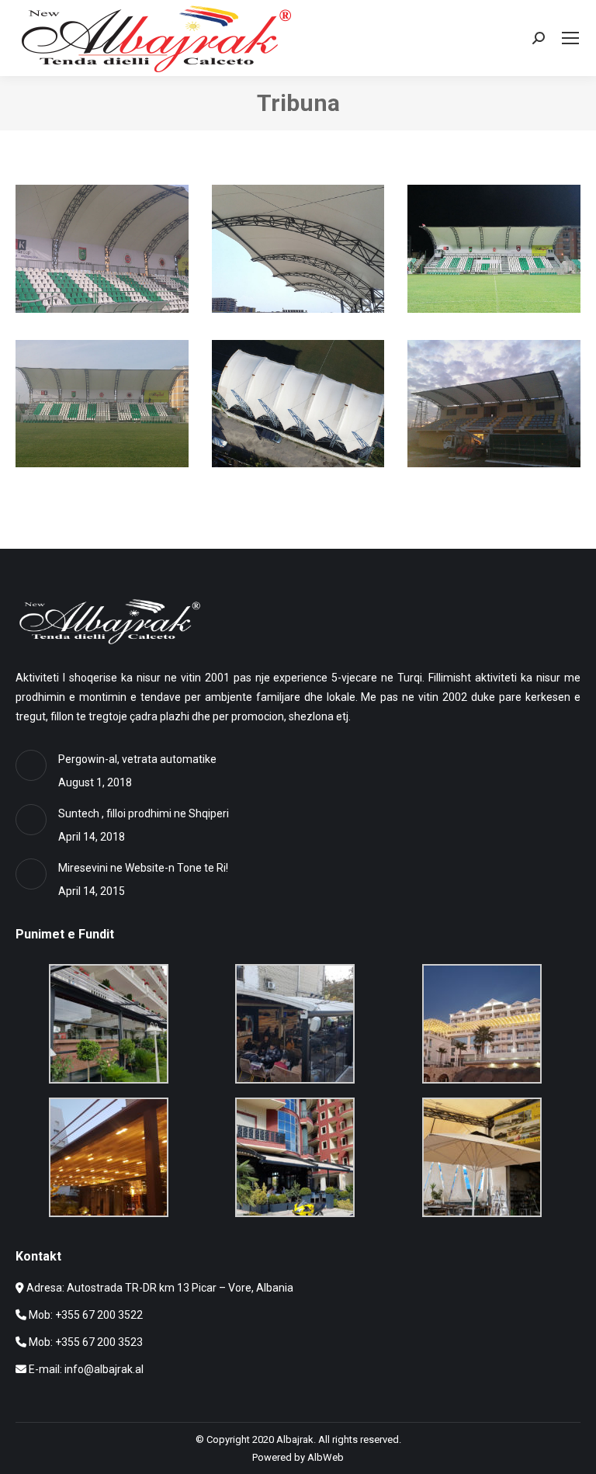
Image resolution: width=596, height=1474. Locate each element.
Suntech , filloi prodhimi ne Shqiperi (143, 813)
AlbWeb (325, 1457)
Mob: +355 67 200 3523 (86, 1342)
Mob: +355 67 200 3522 (86, 1315)
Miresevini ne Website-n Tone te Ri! (143, 868)
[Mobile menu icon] (570, 38)
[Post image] (31, 765)
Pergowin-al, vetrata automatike (137, 759)
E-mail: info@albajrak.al (86, 1369)
